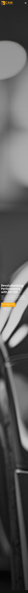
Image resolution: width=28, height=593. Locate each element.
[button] (25, 3)
